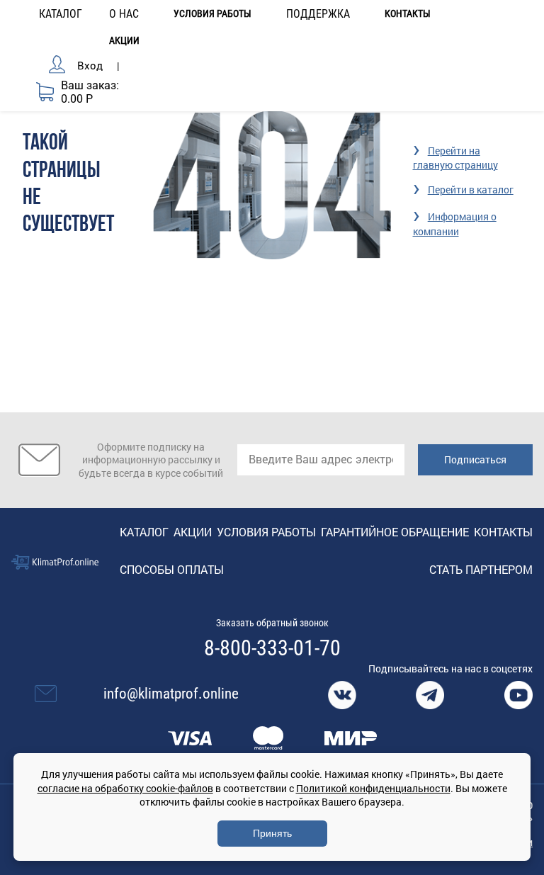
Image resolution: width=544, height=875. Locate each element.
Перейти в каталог (471, 189)
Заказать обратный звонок (272, 622)
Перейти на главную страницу (455, 157)
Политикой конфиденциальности (373, 788)
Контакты (408, 14)
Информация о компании (455, 223)
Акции (124, 41)
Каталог (144, 531)
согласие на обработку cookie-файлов (125, 788)
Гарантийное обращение (395, 531)
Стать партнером (481, 569)
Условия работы (212, 14)
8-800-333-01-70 (272, 648)
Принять (272, 833)
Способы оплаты (172, 569)
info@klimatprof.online (171, 693)
